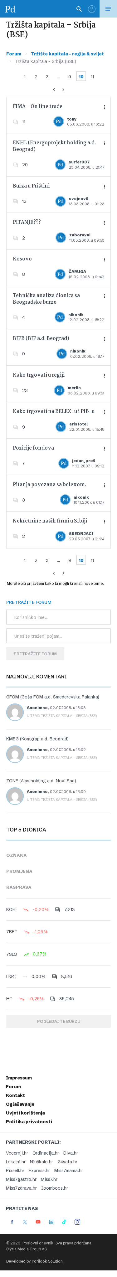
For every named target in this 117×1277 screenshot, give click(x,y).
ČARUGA (77, 271)
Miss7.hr (49, 1179)
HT (9, 999)
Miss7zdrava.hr (21, 1188)
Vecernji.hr (17, 1153)
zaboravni (79, 235)
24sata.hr (67, 1162)
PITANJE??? (27, 222)
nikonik (76, 314)
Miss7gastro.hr (21, 1179)
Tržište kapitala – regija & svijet (67, 54)
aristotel (78, 424)
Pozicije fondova (33, 448)
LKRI (11, 976)
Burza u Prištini (31, 186)
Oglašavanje (20, 1104)
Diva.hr (70, 1153)
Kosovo (22, 259)
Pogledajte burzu (58, 1021)
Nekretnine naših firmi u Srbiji (50, 521)
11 (92, 77)
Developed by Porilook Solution (34, 1261)
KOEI (11, 909)
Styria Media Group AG (26, 1249)
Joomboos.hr (54, 1188)
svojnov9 (79, 198)
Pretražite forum (35, 653)
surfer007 (79, 162)
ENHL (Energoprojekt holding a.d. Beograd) (54, 146)
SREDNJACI (81, 533)
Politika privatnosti (29, 1122)
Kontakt (15, 1095)
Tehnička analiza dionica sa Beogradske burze (46, 299)
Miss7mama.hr (68, 1170)
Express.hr (39, 1170)
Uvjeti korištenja (25, 1113)
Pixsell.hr (15, 1170)
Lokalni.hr (16, 1162)
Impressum (19, 1078)
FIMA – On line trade (37, 107)
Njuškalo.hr (41, 1162)
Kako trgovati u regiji (39, 375)
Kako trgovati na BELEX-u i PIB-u (54, 411)
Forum (13, 54)
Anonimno (37, 707)
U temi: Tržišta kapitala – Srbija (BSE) (62, 715)
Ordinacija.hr (45, 1153)
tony (72, 119)
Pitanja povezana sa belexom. (49, 485)
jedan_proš (83, 460)
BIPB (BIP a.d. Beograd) (41, 338)
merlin (74, 387)
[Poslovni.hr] (10, 9)
